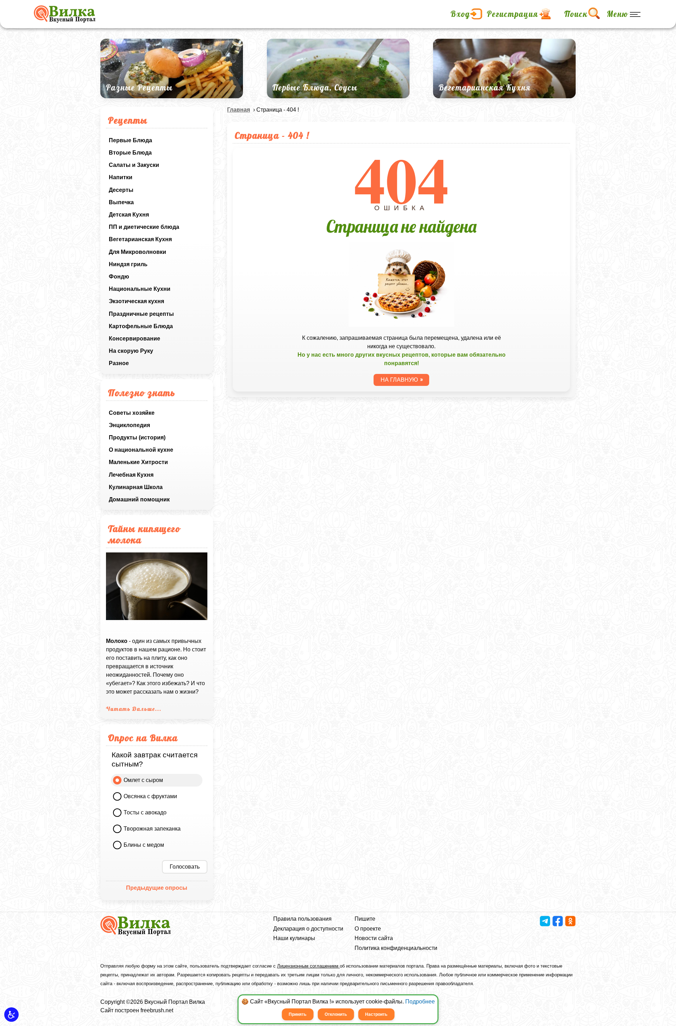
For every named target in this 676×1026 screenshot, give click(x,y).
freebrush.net (156, 1010)
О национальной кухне (141, 450)
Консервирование (134, 339)
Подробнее (420, 1002)
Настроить (376, 1014)
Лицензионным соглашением (308, 966)
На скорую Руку (131, 351)
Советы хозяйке (132, 413)
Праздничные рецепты (141, 314)
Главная (238, 110)
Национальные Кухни (139, 289)
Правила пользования (302, 919)
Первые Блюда (130, 140)
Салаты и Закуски (134, 165)
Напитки (120, 177)
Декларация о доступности (308, 929)
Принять (297, 1014)
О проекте (368, 929)
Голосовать (185, 867)
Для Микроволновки (137, 252)
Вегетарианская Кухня (140, 239)
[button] (11, 1014)
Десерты (121, 190)
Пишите (365, 919)
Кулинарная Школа (136, 487)
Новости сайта (374, 938)
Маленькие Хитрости (138, 462)
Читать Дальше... (134, 708)
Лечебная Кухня (131, 475)
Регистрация (512, 14)
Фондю (119, 277)
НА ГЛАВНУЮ (399, 380)
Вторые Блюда (130, 153)
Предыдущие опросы (156, 888)
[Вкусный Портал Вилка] (64, 14)
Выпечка (121, 202)
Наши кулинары (294, 938)
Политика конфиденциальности (396, 948)
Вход (460, 14)
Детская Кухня (129, 215)
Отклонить (336, 1014)
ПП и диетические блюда (144, 227)
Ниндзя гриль (128, 264)
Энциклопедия (129, 425)
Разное (119, 363)
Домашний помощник (139, 499)
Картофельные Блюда (141, 326)
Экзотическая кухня (136, 301)
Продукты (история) (137, 437)
